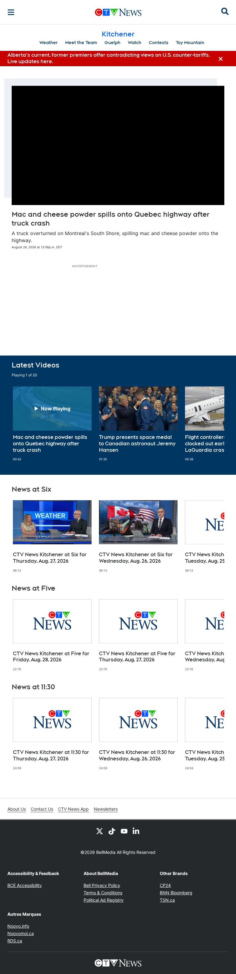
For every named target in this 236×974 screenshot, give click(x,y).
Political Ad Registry (104, 900)
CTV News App (73, 809)
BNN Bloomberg (176, 892)
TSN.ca (167, 900)
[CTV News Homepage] (118, 12)
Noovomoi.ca (20, 933)
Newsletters (106, 809)
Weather (48, 42)
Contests (158, 42)
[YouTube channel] (124, 831)
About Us (16, 809)
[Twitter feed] (99, 831)
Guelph (112, 42)
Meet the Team (81, 42)
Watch (134, 42)
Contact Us (42, 809)
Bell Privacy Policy (102, 885)
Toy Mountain (190, 42)
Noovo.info (18, 926)
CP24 (165, 885)
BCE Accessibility (24, 885)
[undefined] (52, 423)
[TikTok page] (112, 831)
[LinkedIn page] (136, 831)
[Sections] (11, 12)
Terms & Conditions (103, 892)
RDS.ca (14, 940)
